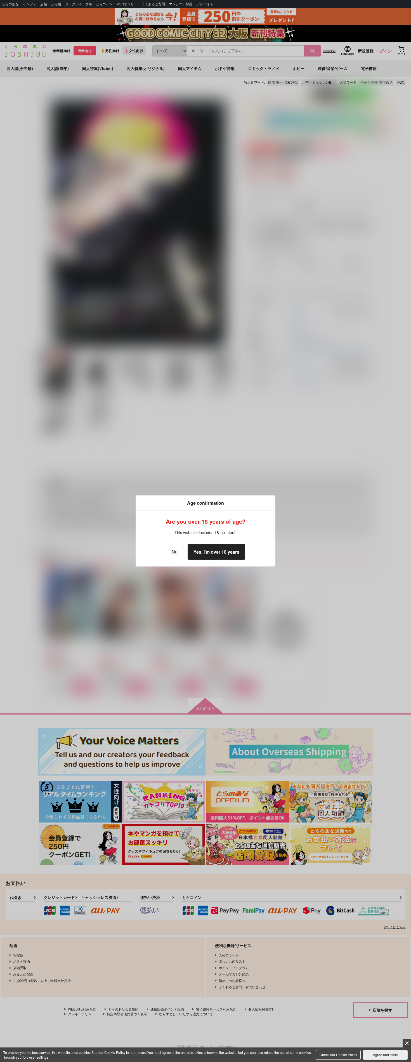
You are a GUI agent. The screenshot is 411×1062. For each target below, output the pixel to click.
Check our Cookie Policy (338, 1054)
